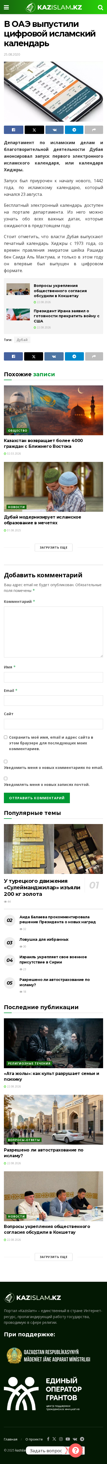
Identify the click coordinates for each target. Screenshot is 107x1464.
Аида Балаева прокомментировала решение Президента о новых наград (57, 920)
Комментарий (19, 601)
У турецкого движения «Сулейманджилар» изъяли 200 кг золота (42, 887)
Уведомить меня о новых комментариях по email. (53, 767)
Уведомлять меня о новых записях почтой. (47, 784)
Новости (16, 507)
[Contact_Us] (76, 1450)
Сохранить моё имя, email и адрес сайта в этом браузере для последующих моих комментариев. (51, 743)
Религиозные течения (29, 1063)
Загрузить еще (54, 547)
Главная (10, 1439)
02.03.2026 (13, 453)
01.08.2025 (13, 530)
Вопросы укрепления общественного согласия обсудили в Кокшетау (60, 290)
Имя (10, 667)
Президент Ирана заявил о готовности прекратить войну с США (66, 316)
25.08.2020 (12, 54)
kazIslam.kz (23, 1450)
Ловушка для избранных (44, 939)
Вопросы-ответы (24, 1140)
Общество (17, 430)
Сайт (9, 713)
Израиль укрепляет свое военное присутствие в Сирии (53, 960)
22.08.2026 (43, 302)
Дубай (22, 340)
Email (11, 690)
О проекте (34, 1439)
